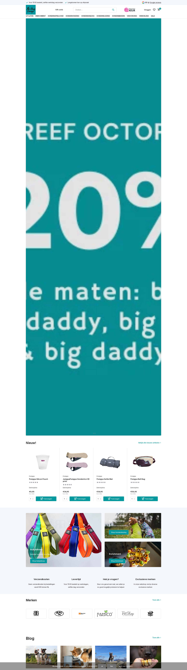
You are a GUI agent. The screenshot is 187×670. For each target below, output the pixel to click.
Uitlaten (29, 16)
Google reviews (155, 2)
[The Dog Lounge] (37, 10)
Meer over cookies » (125, 666)
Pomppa (32, 476)
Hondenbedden (118, 16)
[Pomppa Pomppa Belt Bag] (144, 462)
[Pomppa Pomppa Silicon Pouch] (42, 462)
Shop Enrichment (117, 561)
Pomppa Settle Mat (105, 479)
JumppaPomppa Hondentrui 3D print (76, 480)
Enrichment (40, 16)
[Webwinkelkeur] (129, 9)
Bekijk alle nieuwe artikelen (149, 443)
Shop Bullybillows (38, 561)
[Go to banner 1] (63, 540)
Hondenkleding (103, 16)
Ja (102, 666)
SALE (153, 16)
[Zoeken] (113, 10)
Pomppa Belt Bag (138, 479)
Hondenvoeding (72, 16)
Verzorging (132, 16)
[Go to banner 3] (133, 554)
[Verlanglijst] (154, 10)
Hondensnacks (87, 16)
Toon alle (156, 600)
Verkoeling (144, 16)
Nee (111, 666)
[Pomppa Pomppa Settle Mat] (110, 462)
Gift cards (59, 10)
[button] (93, 433)
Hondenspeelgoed (56, 16)
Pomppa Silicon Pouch (38, 479)
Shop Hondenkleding (118, 532)
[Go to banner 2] (133, 525)
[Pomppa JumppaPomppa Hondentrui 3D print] (76, 462)
